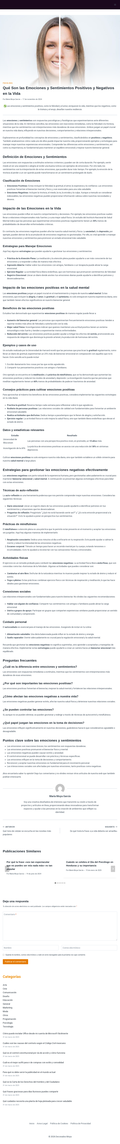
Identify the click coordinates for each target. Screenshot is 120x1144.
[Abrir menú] (115, 4)
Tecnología (8, 1026)
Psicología (7, 83)
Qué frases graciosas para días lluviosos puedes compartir (30, 1091)
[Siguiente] (113, 869)
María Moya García (13, 99)
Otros (5, 1015)
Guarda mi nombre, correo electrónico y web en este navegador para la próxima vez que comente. (46, 955)
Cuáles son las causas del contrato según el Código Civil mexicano (34, 1043)
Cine (5, 988)
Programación (9, 1019)
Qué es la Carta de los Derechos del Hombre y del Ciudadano (31, 1082)
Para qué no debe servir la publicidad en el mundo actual (29, 1072)
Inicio (31, 1123)
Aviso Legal (42, 1123)
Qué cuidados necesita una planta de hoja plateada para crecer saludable (37, 1101)
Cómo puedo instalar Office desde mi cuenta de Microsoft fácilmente (35, 1033)
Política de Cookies (59, 1123)
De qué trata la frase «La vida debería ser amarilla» (93, 829)
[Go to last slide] (7, 869)
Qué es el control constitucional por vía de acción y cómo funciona (34, 1053)
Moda (5, 1011)
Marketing (7, 1007)
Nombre (7, 948)
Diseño (6, 996)
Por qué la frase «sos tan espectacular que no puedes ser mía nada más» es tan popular (29, 865)
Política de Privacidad (81, 1123)
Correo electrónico (71, 948)
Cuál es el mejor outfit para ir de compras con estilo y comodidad (33, 1062)
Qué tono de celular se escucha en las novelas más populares (27, 831)
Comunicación (9, 992)
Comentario (10, 914)
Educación (8, 1000)
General (6, 1004)
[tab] (55, 883)
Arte (5, 985)
